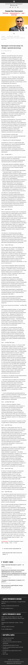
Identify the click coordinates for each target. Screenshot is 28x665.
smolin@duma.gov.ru (8, 608)
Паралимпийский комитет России (11, 645)
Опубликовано (4, 541)
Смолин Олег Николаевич (14, 11)
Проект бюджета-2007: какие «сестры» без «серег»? (12, 553)
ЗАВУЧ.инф (5, 654)
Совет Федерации (7, 640)
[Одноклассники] (13, 7)
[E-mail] (18, 7)
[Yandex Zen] (15, 7)
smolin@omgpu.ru (8, 629)
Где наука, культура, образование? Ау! (12, 548)
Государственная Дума (8, 638)
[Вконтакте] (10, 7)
